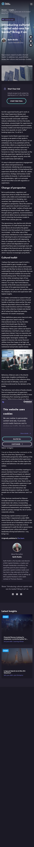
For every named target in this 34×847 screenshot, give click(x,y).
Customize (16, 444)
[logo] (6, 4)
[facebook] (30, 45)
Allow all (17, 439)
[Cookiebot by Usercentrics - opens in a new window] (24, 402)
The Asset (20, 538)
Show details (24, 433)
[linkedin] (30, 37)
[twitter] (30, 41)
